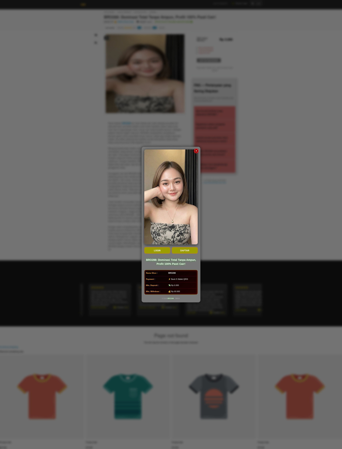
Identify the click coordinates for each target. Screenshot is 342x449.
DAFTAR (184, 250)
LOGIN (157, 250)
